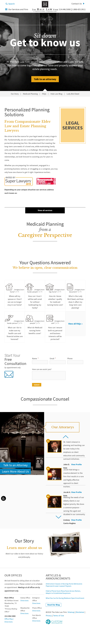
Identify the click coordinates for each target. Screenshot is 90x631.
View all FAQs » (75, 323)
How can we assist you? (41, 369)
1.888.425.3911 (79, 9)
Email (53, 358)
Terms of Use (58, 615)
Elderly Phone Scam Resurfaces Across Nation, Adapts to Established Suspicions (63, 592)
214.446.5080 (65, 9)
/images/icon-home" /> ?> (16, 297)
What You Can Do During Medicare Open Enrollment (65, 598)
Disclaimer (80, 612)
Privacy (49, 615)
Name (35, 358)
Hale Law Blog (56, 94)
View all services (45, 210)
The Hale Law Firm (45, 6)
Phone (69, 358)
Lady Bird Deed (73, 94)
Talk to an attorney (45, 79)
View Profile (76, 464)
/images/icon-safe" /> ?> (56, 330)
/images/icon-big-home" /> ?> (56, 297)
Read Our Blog (53, 605)
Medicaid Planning (30, 94)
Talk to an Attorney (15, 465)
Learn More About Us (15, 471)
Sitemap (71, 612)
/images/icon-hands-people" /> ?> (36, 298)
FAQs (44, 94)
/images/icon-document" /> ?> (76, 298)
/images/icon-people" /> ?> (36, 327)
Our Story (15, 94)
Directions (24, 600)
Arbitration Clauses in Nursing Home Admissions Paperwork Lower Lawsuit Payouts (64, 585)
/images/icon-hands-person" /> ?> (16, 330)
